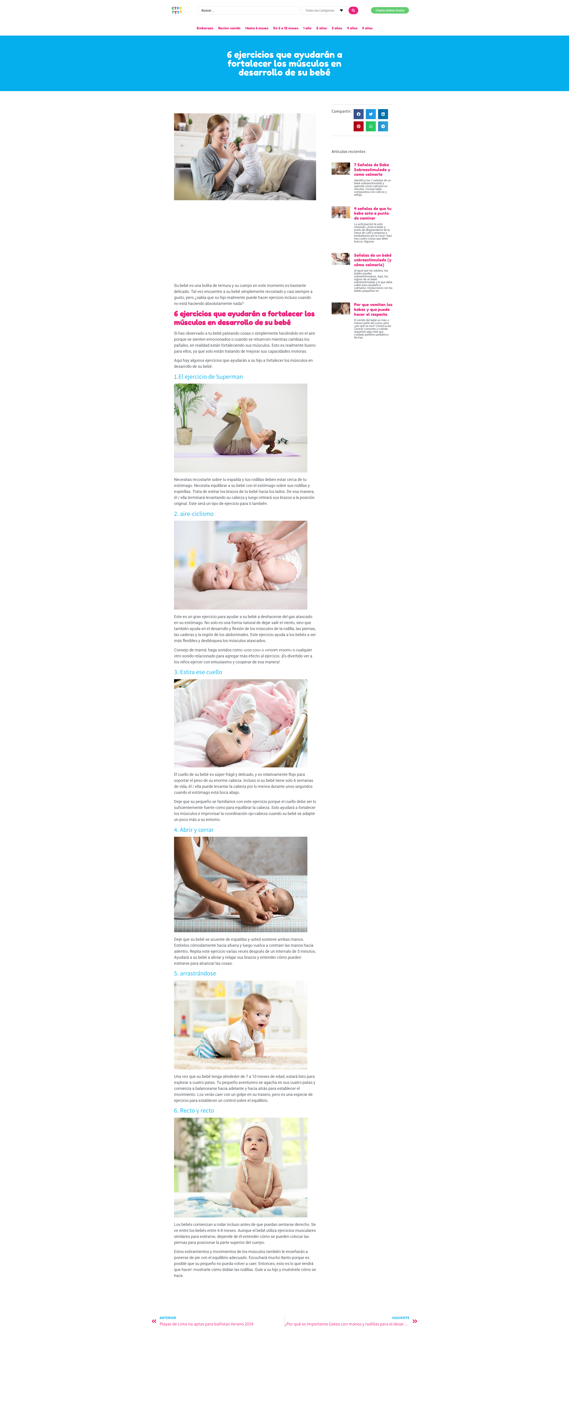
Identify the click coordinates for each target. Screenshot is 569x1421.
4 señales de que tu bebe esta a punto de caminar (372, 213)
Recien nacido (229, 28)
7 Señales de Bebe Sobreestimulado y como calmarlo (372, 169)
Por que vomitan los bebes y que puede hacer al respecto (373, 309)
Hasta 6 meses (256, 28)
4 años (352, 28)
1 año (307, 28)
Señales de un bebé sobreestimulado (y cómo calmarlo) (372, 260)
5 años (367, 28)
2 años (321, 28)
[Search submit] (353, 10)
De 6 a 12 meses (285, 28)
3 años (337, 28)
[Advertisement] (245, 236)
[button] (359, 114)
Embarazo (205, 28)
